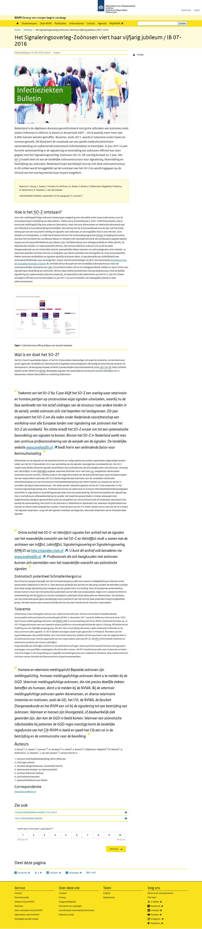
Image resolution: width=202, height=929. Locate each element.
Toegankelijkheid (67, 901)
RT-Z (97, 638)
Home (17, 23)
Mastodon (163, 923)
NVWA (42, 370)
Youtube (162, 914)
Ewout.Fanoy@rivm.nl (25, 791)
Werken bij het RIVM (24, 901)
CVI (106, 367)
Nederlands (186, 10)
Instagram (164, 918)
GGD (39, 595)
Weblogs (28, 29)
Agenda (102, 23)
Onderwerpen (29, 23)
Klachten (18, 906)
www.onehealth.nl (41, 447)
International (76, 23)
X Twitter (163, 901)
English (197, 10)
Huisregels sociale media (26, 918)
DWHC (59, 621)
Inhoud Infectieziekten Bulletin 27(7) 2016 (36, 812)
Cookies (63, 893)
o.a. (92, 471)
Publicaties (60, 23)
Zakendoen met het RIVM (26, 914)
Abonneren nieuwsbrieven (160, 893)
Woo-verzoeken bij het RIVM (28, 910)
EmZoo (99, 235)
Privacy (62, 897)
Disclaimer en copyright (70, 906)
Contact (91, 23)
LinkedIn (163, 910)
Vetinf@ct (42, 471)
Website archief (66, 914)
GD (101, 367)
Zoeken (182, 23)
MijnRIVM (117, 23)
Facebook (163, 905)
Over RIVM (46, 23)
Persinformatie (21, 897)
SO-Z (17, 159)
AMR (18, 550)
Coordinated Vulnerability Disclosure (76, 910)
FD (110, 367)
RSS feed (152, 897)
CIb (46, 730)
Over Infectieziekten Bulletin (29, 818)
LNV (50, 267)
